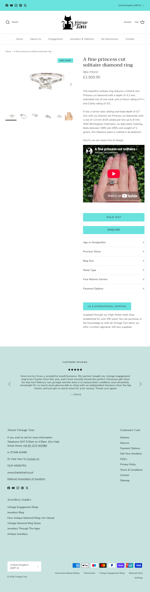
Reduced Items (136, 573)
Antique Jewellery (17, 534)
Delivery (124, 437)
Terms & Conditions (131, 470)
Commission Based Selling (67, 573)
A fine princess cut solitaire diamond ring (32, 51)
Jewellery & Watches (82, 39)
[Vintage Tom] (75, 22)
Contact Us (33, 459)
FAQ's (123, 459)
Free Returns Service (95, 279)
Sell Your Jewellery (131, 453)
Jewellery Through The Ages (23, 528)
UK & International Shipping (107, 306)
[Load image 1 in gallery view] (40, 82)
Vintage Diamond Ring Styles (24, 523)
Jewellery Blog (15, 512)
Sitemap (125, 480)
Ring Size (88, 261)
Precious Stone (92, 251)
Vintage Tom (21, 576)
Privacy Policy (128, 464)
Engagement (55, 39)
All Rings (138, 577)
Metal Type (89, 270)
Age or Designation (94, 242)
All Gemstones (109, 39)
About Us (35, 39)
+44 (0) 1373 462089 (35, 445)
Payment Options (93, 288)
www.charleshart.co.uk (20, 472)
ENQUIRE (114, 230)
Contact (129, 39)
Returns (124, 443)
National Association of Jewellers (26, 479)
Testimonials (89, 573)
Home (19, 39)
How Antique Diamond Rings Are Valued (30, 518)
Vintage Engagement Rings (22, 507)
